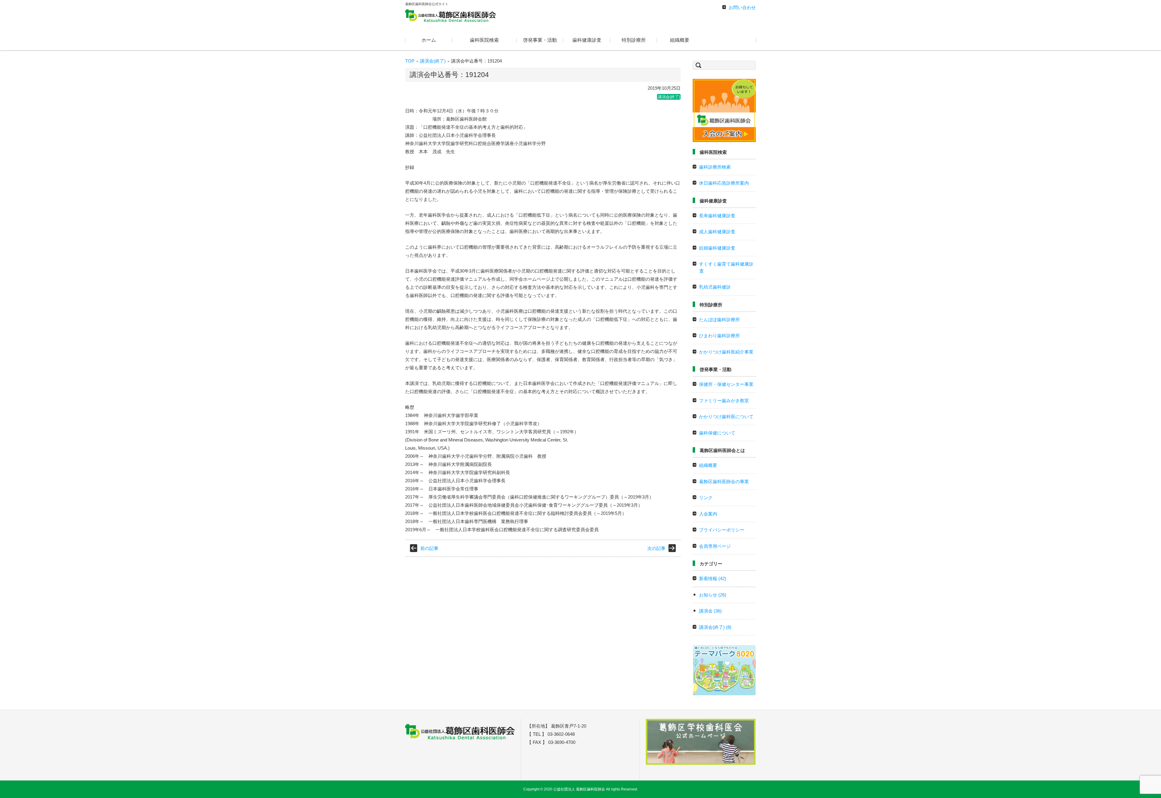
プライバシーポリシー (721, 529)
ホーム (428, 40)
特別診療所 (634, 40)
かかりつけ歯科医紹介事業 (726, 351)
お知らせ (712, 594)
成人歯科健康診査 (717, 231)
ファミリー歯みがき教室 (724, 400)
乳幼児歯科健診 (715, 286)
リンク (706, 497)
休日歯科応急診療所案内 (724, 183)
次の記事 (656, 548)
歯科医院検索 (484, 40)
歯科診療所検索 (715, 167)
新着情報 (712, 578)
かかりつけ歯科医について (726, 416)
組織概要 (679, 40)
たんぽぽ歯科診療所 (719, 319)
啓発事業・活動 (540, 40)
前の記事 (429, 548)
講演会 (710, 610)
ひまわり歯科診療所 (719, 335)
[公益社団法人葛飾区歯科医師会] (450, 15)
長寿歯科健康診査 (717, 215)
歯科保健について (717, 432)
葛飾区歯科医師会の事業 (724, 481)
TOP (410, 60)
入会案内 (708, 513)
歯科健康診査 (586, 40)
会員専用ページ (715, 546)
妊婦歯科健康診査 (717, 247)
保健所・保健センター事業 (726, 384)
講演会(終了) (433, 60)
